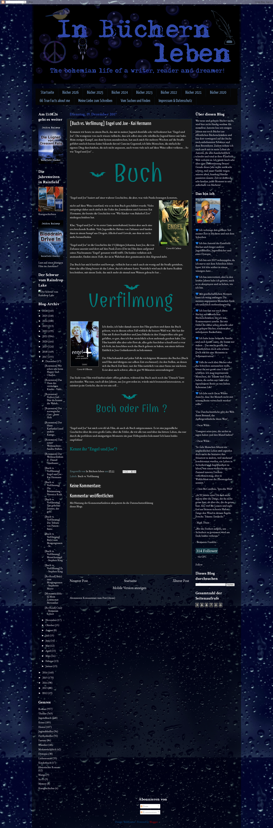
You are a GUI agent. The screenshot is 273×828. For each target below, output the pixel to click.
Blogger (154, 821)
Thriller (42, 713)
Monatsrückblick (47, 749)
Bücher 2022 (169, 93)
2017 (45, 356)
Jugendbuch (44, 718)
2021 (45, 336)
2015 (45, 677)
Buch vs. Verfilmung (88, 476)
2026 (45, 310)
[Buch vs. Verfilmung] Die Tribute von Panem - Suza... (52, 522)
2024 (45, 321)
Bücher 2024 (120, 93)
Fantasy (42, 740)
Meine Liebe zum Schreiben (95, 101)
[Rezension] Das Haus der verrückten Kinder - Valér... (54, 384)
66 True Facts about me (55, 101)
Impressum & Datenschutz (175, 101)
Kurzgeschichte (46, 788)
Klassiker (43, 744)
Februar (50, 661)
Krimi (41, 722)
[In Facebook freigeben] (132, 471)
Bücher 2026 (70, 93)
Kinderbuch (44, 762)
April (48, 650)
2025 (45, 315)
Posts (145, 806)
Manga (42, 774)
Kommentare (149, 812)
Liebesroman (45, 758)
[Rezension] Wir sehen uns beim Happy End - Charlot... (54, 370)
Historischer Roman (48, 767)
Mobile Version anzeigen (129, 587)
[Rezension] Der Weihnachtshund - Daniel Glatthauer (54, 458)
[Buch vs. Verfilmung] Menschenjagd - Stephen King (54, 555)
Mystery (42, 783)
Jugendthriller (45, 731)
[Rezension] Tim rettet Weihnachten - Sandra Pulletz (53, 444)
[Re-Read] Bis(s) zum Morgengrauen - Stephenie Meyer (53, 582)
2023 (45, 326)
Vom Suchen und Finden (135, 101)
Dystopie (43, 753)
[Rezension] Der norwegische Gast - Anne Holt (53, 413)
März (48, 656)
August (50, 630)
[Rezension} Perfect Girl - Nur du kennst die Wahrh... (53, 398)
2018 (45, 351)
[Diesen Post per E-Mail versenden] (124, 471)
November (51, 620)
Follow (199, 564)
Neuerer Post (79, 580)
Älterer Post (181, 580)
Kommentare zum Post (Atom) (99, 598)
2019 (45, 346)
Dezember (51, 361)
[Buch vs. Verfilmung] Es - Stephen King (54, 568)
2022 (45, 331)
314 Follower (206, 551)
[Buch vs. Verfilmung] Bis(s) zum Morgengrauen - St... (53, 540)
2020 (45, 341)
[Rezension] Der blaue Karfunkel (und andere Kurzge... (54, 428)
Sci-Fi (41, 779)
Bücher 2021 (193, 93)
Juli (48, 635)
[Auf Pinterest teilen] (134, 471)
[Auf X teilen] (129, 471)
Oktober (50, 625)
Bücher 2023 (144, 93)
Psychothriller (45, 736)
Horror (42, 727)
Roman (42, 709)
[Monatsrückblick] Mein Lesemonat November (53, 598)
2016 (45, 672)
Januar (49, 666)
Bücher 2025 (95, 93)
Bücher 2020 (218, 93)
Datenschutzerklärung (141, 502)
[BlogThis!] (126, 471)
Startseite (47, 93)
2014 (45, 682)
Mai (48, 645)
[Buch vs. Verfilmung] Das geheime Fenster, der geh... (52, 505)
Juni (48, 640)
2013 (45, 688)
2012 (45, 693)
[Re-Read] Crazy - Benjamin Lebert (53, 610)
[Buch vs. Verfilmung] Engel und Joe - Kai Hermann (54, 472)
